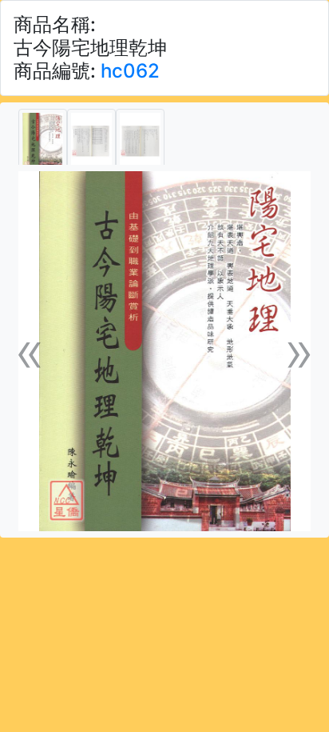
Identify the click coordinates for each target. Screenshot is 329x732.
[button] (30, 351)
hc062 (130, 70)
